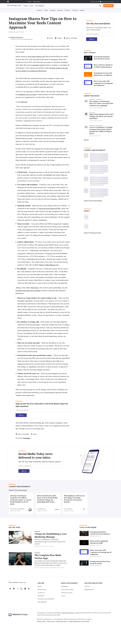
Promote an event (95, 233)
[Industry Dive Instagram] (21, 589)
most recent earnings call (36, 56)
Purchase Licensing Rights (46, 599)
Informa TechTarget (68, 613)
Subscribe (110, 5)
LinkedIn (82, 10)
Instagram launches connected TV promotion (100, 533)
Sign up (21, 415)
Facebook (39, 10)
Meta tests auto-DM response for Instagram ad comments (103, 83)
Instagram (53, 10)
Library (26, 5)
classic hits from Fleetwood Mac (49, 208)
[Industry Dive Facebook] (14, 589)
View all (86, 140)
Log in (63, 596)
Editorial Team (42, 589)
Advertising (64, 586)
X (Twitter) (75, 10)
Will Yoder (34, 287)
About (39, 586)
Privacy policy (41, 621)
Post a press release (96, 200)
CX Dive (29, 1)
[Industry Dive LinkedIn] (10, 589)
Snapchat (60, 10)
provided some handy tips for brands (28, 290)
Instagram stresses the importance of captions (103, 74)
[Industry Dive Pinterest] (25, 589)
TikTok (46, 10)
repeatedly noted (37, 65)
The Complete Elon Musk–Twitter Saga (48, 557)
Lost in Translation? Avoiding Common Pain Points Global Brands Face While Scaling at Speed (100, 130)
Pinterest (67, 10)
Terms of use (51, 621)
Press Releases (39, 5)
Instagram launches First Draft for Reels (102, 58)
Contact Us (41, 592)
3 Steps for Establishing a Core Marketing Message (51, 535)
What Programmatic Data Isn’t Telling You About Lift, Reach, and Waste (101, 116)
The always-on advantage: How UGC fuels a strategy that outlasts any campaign (101, 103)
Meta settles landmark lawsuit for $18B (99, 542)
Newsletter (41, 596)
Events (31, 5)
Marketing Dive (36, 1)
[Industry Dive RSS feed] (29, 589)
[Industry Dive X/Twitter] (17, 589)
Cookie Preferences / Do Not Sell (78, 621)
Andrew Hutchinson (17, 37)
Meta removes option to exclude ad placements (103, 66)
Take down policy (61, 621)
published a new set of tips (27, 94)
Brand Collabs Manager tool (49, 265)
